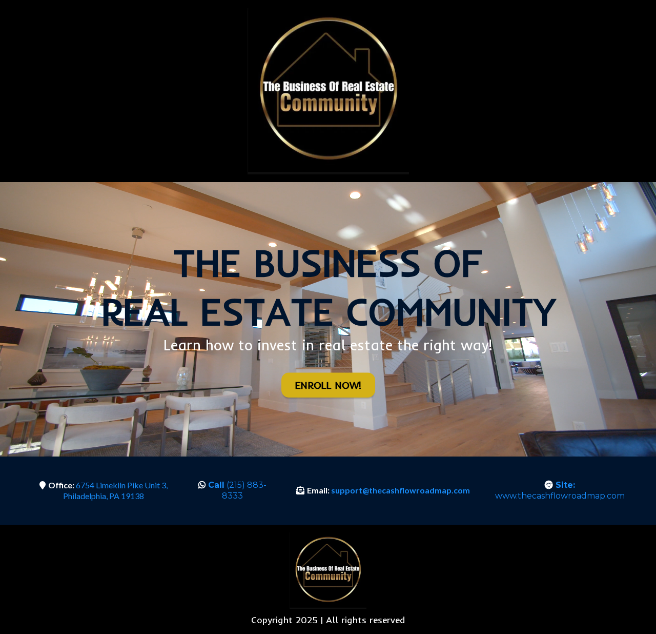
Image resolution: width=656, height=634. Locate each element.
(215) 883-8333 (237, 490)
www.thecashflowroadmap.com (560, 490)
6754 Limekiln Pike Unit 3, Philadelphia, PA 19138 (115, 490)
